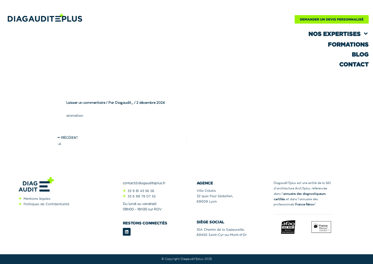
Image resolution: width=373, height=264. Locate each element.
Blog (360, 54)
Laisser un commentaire (85, 103)
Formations (348, 44)
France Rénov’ (305, 204)
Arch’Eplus (302, 188)
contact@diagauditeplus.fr (144, 183)
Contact (354, 64)
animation (74, 116)
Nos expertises (334, 33)
